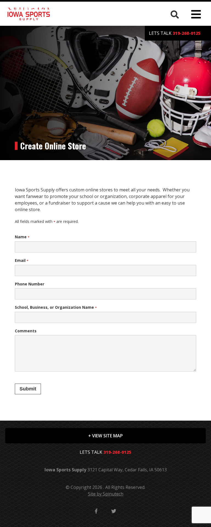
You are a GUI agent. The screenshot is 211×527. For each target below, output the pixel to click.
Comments (26, 330)
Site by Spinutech (105, 494)
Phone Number (29, 284)
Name (22, 236)
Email (21, 260)
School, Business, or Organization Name (56, 307)
